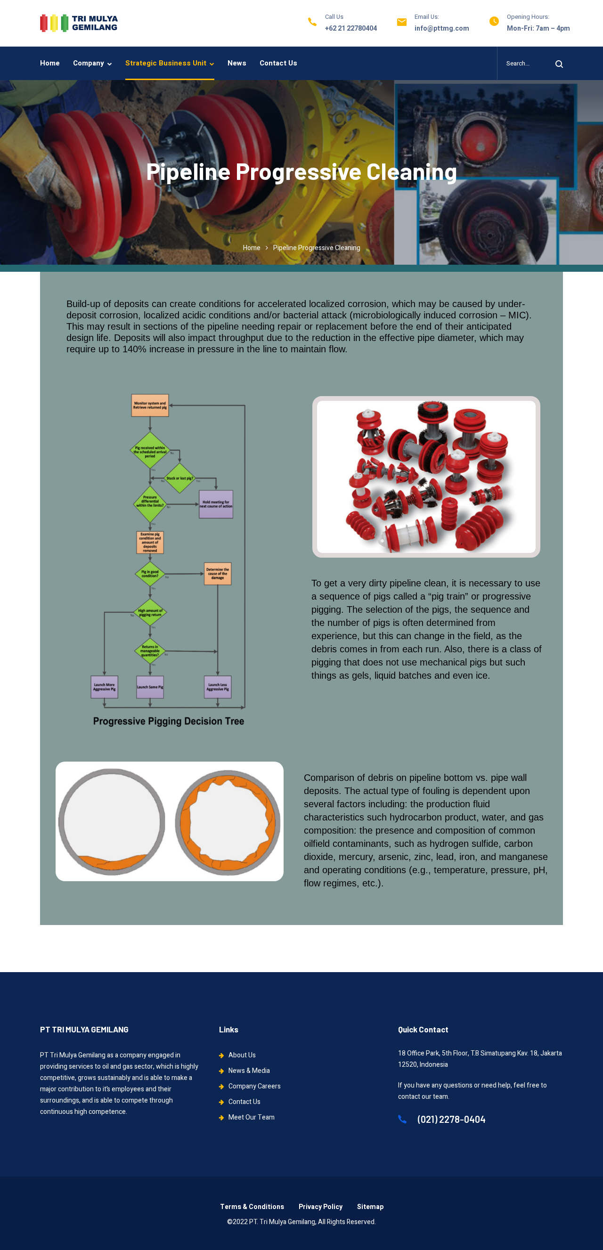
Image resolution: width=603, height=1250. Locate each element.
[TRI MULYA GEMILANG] (79, 23)
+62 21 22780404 (351, 28)
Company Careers (254, 1086)
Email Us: (427, 16)
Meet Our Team (251, 1117)
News (237, 63)
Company (88, 63)
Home (50, 63)
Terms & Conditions (252, 1207)
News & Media (249, 1071)
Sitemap (370, 1207)
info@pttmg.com (442, 28)
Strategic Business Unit (165, 63)
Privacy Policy (320, 1207)
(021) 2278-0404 (451, 1119)
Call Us (334, 16)
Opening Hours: (528, 16)
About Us (242, 1055)
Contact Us (278, 63)
